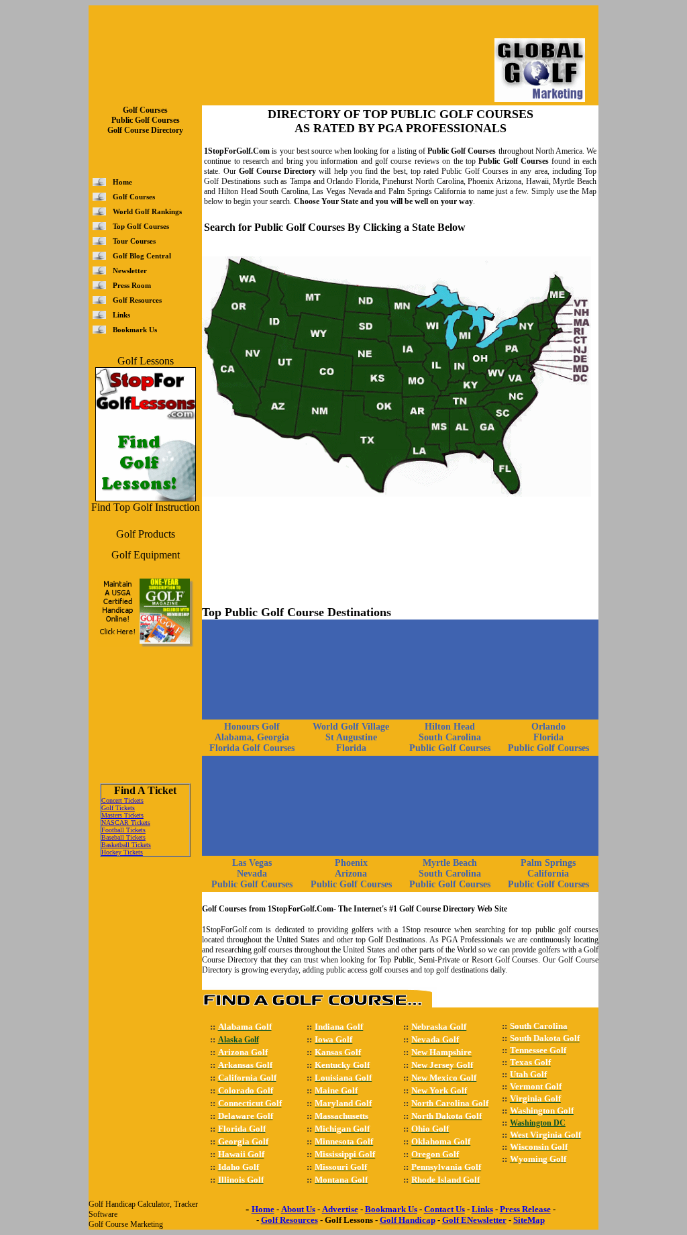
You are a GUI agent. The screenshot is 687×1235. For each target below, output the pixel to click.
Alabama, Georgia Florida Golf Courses (252, 742)
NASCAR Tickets (125, 822)
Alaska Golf (238, 1039)
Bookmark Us (135, 330)
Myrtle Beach (450, 863)
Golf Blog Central (142, 256)
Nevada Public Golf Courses (252, 879)
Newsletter (130, 270)
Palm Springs (548, 863)
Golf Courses (134, 197)
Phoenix (351, 863)
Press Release (525, 1209)
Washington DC (538, 1123)
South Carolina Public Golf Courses (449, 742)
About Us (298, 1209)
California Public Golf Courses (548, 879)
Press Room (132, 285)
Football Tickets (123, 830)
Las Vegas (252, 863)
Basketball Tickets (126, 844)
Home (122, 182)
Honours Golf (252, 727)
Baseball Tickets (123, 837)
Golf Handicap (407, 1220)
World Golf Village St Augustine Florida (351, 737)
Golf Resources (137, 300)
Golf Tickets (118, 807)
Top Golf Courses (141, 226)
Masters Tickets (122, 815)
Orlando (548, 727)
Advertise (340, 1209)
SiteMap (529, 1220)
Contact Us (444, 1209)
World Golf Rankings (147, 211)
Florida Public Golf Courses (548, 742)
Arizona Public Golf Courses (351, 879)
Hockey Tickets (122, 852)
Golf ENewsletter (474, 1220)
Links (121, 315)
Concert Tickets (122, 800)
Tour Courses (134, 241)
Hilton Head (450, 727)
